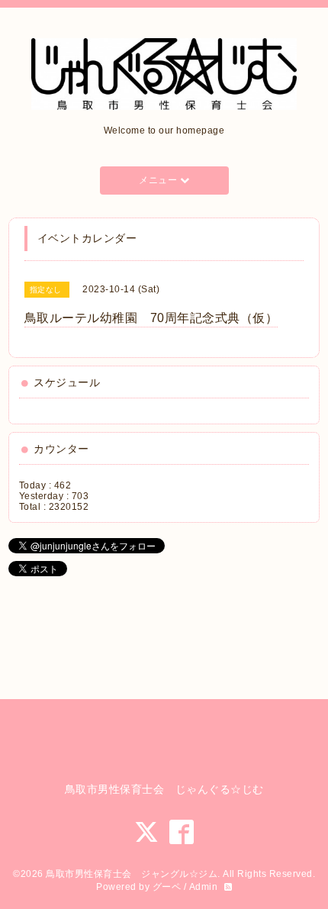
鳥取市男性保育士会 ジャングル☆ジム (131, 874)
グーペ (167, 887)
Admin (203, 887)
